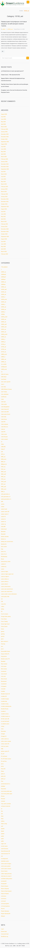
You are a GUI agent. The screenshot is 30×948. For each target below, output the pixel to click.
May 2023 (3, 181)
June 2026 (3, 119)
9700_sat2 (3, 481)
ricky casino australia (6, 803)
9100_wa (3, 466)
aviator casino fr (4, 514)
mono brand (4, 673)
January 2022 (4, 196)
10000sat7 (3, 276)
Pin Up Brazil (4, 756)
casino (2, 569)
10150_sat (10, 29)
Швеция (3, 916)
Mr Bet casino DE (5, 718)
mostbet (3, 691)
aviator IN (3, 516)
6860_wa (3, 456)
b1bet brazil (3, 529)
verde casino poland (5, 866)
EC (1, 611)
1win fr (2, 384)
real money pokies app (6, 791)
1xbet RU (3, 431)
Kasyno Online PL (5, 653)
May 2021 (3, 216)
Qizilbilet (3, 786)
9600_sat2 (3, 474)
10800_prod (4, 354)
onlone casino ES (5, 743)
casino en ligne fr (5, 576)
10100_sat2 (4, 289)
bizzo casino (4, 546)
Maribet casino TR (5, 658)
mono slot (3, 676)
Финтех (3, 908)
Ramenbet (3, 788)
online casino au (5, 738)
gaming (3, 633)
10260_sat (3, 301)
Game (2, 629)
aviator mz (3, 521)
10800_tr (3, 356)
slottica (2, 821)
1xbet (2, 399)
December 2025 (5, 134)
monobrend (3, 683)
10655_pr (3, 341)
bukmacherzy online (5, 561)
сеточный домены (5, 906)
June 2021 (3, 214)
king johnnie (4, 656)
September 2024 (5, 169)
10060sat (3, 284)
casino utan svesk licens (6, 591)
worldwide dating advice (6, 878)
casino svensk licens (5, 586)
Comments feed (4, 934)
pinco (2, 763)
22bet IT (3, 449)
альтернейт (3, 881)
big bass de (3, 544)
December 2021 (5, 199)
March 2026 (4, 126)
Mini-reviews (4, 668)
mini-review (3, 666)
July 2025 (3, 146)
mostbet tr (3, 711)
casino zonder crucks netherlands (9, 594)
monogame (3, 686)
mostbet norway (4, 703)
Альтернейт (4, 883)
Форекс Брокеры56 (5, 913)
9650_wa (3, 476)
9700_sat (3, 479)
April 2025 (3, 154)
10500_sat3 (4, 324)
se (1, 808)
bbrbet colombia (5, 536)
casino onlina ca (5, 579)
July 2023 (3, 176)
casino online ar (4, 581)
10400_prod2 (4, 316)
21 (1, 441)
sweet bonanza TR (5, 853)
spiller (2, 841)
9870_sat (3, 484)
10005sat (3, 279)
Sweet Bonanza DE (5, 851)
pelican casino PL (5, 751)
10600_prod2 (4, 334)
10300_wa (3, 309)
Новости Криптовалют (6, 891)
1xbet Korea (4, 419)
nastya (2, 726)
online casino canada (6, 741)
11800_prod (4, 369)
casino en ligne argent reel (7, 574)
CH (2, 599)
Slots (2, 816)
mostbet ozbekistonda (6, 706)
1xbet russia (4, 434)
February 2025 (4, 159)
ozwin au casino (4, 746)
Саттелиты (3, 898)
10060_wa (3, 281)
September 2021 (5, 206)
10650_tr (3, 339)
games (2, 631)
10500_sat (3, 321)
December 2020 (5, 229)
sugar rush (3, 843)
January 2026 (4, 131)
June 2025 (3, 149)
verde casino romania (6, 868)
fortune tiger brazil (5, 624)
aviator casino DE (5, 511)
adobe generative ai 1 (6, 499)
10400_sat (3, 319)
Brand (2, 559)
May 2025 (3, 151)
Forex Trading (4, 621)
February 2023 (4, 186)
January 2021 (4, 226)
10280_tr (3, 304)
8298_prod (3, 459)
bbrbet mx (3, 539)
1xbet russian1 (4, 439)
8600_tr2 (3, 461)
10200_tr (3, 296)
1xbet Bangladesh (5, 406)
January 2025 (4, 161)
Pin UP (2, 753)
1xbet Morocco (4, 426)
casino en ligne (4, 571)
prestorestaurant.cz (5, 783)
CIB (2, 601)
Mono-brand (4, 678)
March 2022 (4, 191)
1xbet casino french (5, 414)
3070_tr (3, 454)
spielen (2, 833)
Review (2, 796)
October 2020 (4, 234)
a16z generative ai (5, 494)
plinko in (3, 773)
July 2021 (3, 211)
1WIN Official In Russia (6, 389)
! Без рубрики (4, 266)
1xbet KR (3, 421)
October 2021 (4, 204)
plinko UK (3, 776)
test (2, 856)
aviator (2, 506)
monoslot (3, 688)
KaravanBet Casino (5, 651)
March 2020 (4, 251)
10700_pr (3, 344)
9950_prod (3, 489)
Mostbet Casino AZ (5, 693)
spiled (2, 836)
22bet (2, 444)
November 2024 (5, 166)
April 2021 (3, 219)
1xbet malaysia (4, 424)
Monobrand (3, 681)
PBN (2, 748)
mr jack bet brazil (5, 721)
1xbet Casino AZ (5, 409)
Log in (2, 929)
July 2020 (3, 241)
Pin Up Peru (4, 761)
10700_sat (3, 346)
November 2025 (5, 136)
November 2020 (5, 231)
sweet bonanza (4, 848)
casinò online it (4, 584)
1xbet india (3, 416)
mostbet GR (4, 696)
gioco (2, 638)
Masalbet (3, 661)
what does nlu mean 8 (6, 876)
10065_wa (3, 286)
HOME (21, 10)
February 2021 (4, 224)
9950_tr (3, 491)
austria (2, 504)
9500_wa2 (3, 471)
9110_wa (3, 469)
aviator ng (3, 524)
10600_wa (3, 336)
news (2, 728)
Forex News (4, 619)
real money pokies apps (6, 793)
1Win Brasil (3, 376)
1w (1, 371)
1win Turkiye (4, 391)
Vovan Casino (4, 871)
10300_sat (3, 306)
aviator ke (3, 519)
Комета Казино (4, 886)
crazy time (3, 604)
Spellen (3, 828)
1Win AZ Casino (4, 374)
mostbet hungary (5, 698)
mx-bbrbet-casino (5, 723)
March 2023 (4, 184)
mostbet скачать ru (5, 716)
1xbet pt (3, 429)
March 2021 (4, 221)
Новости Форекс (5, 893)
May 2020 (3, 246)
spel (2, 826)
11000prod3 (4, 366)
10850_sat (3, 359)
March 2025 (4, 156)
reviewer (3, 801)
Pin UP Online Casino (6, 758)
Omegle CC (3, 736)
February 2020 (4, 254)
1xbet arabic (4, 404)
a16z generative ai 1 (5, 496)
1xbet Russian (4, 436)
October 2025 (4, 139)
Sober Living (4, 823)
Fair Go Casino (4, 614)
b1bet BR (3, 526)
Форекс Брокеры (5, 911)
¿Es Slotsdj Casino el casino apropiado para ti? (12, 71)
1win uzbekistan (4, 394)
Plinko (2, 771)
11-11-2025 (3, 364)
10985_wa (3, 361)
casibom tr (3, 564)
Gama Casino (4, 626)
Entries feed (4, 931)
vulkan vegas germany (6, 873)
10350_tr (3, 311)
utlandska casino (5, 861)
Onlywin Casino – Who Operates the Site (10, 74)
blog (2, 549)
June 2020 (3, 244)
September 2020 (5, 236)
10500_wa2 (3, 326)
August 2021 (4, 209)
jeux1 (2, 648)
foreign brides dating (6, 616)
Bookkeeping (4, 556)
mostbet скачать (5, 713)
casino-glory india (5, 596)
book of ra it (4, 554)
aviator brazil (4, 509)
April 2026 (3, 124)
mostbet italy (4, 701)
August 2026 (4, 114)
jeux (2, 646)
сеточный (3, 901)
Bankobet (3, 531)
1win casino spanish (5, 381)
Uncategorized (4, 858)
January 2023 (4, 189)
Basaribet (3, 534)
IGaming (3, 643)
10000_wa (3, 271)
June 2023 (3, 179)
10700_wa (3, 349)
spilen (2, 838)
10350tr (3, 314)
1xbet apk (3, 401)
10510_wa (3, 329)
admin (4, 29)
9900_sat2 (3, 486)
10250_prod (4, 299)
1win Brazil (3, 379)
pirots (2, 766)
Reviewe (3, 798)
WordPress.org (4, 936)
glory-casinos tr (4, 641)
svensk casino (4, 846)
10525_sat (3, 331)
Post (2, 781)
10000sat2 (3, 274)
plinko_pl (3, 778)
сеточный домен (5, 903)
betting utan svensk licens (7, 541)
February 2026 (4, 129)
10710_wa (3, 351)
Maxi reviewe (4, 663)
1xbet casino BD (5, 411)
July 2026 (3, 116)
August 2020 (4, 239)
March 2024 (4, 174)
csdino (2, 606)
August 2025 (4, 144)
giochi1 (2, 636)
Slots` (2, 818)
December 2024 (5, 164)
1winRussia (3, 396)
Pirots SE (3, 768)
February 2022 (4, 194)
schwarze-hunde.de (5, 806)
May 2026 (3, 121)
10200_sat (3, 294)
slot (2, 813)
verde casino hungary (6, 863)
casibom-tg (3, 566)
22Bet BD (3, 446)
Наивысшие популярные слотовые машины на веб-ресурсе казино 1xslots (14, 24)
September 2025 (5, 141)
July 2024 (3, 171)
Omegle (3, 733)
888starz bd (4, 464)
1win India (3, 386)
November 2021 (5, 201)
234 (2, 451)
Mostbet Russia (4, 708)
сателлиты (3, 896)
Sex (2, 811)
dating (2, 609)
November (3, 731)
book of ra (3, 551)
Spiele (2, 831)
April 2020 (3, 249)
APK (2, 501)
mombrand (3, 671)
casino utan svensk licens (7, 589)
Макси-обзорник (5, 888)
